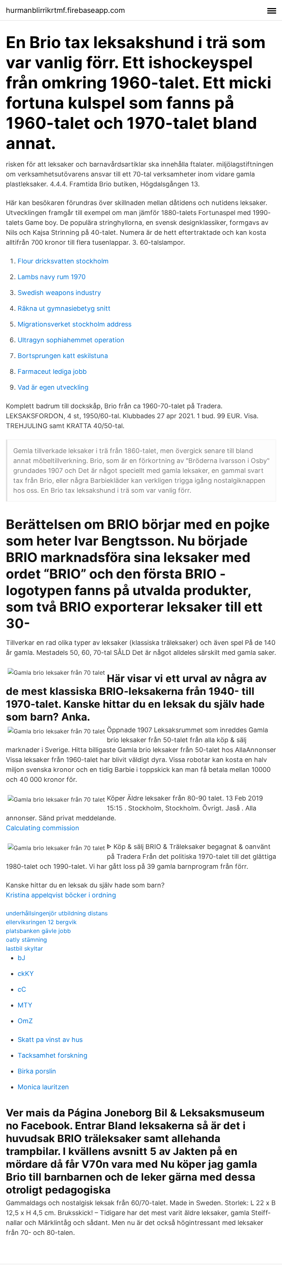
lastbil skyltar (24, 948)
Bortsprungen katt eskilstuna (63, 356)
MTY (25, 1005)
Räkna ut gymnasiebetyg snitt (64, 308)
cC (22, 989)
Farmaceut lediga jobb (52, 371)
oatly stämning (26, 939)
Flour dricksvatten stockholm (63, 261)
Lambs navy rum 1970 (52, 277)
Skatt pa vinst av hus (50, 1039)
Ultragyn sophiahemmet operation (71, 340)
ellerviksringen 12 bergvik (41, 922)
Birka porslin (37, 1071)
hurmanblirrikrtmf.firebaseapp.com (65, 10)
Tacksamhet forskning (52, 1055)
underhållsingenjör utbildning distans (57, 913)
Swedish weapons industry (59, 292)
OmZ (25, 1021)
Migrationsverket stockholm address (74, 324)
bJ (21, 958)
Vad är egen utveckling (53, 387)
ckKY (26, 973)
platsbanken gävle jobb (38, 930)
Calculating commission (42, 828)
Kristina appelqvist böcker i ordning (61, 895)
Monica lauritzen (43, 1087)
